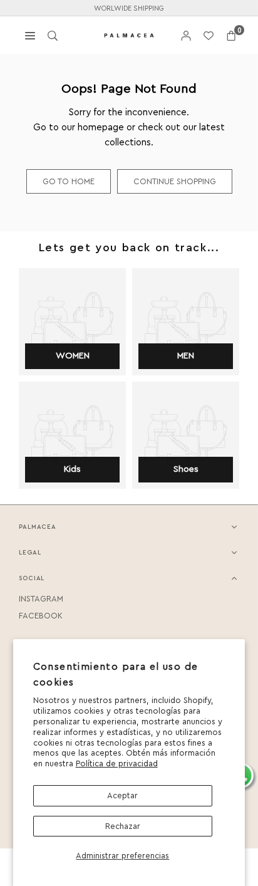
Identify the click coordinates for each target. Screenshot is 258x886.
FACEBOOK (41, 616)
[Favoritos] (208, 35)
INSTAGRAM (41, 599)
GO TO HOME (69, 181)
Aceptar (122, 795)
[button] (231, 35)
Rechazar (122, 826)
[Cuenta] (186, 35)
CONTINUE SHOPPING (174, 181)
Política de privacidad (117, 763)
